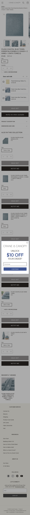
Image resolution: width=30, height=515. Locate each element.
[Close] (27, 243)
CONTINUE (15, 269)
